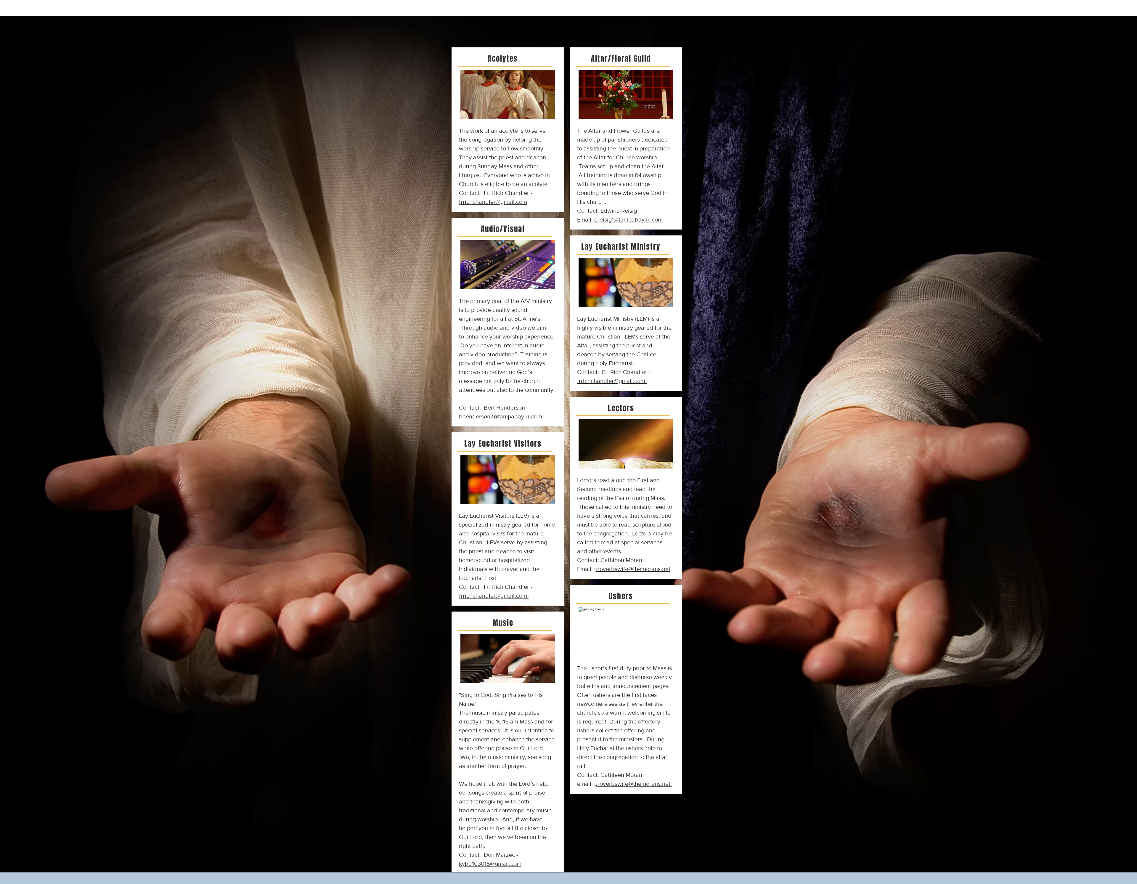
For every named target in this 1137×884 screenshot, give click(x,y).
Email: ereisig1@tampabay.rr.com (620, 219)
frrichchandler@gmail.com (493, 595)
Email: (623, 569)
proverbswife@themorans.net (632, 783)
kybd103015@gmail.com (490, 863)
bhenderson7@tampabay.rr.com (501, 416)
